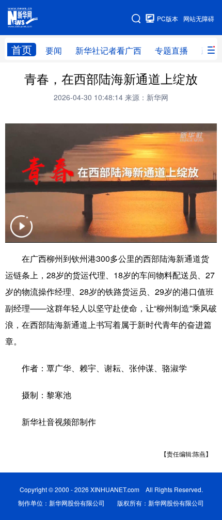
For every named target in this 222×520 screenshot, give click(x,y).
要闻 (53, 50)
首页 (21, 49)
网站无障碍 (198, 18)
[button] (21, 233)
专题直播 (171, 50)
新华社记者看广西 (108, 50)
